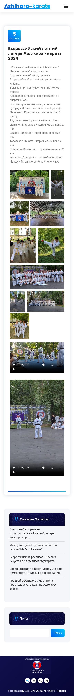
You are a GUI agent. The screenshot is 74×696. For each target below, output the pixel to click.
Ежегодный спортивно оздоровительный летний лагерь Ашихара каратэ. (32, 533)
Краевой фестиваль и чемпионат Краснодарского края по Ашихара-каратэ (33, 585)
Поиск (24, 619)
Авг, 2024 (14, 35)
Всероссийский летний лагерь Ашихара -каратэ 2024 (34, 53)
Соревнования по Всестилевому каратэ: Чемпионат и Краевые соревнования (36, 571)
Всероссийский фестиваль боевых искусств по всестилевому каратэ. (32, 559)
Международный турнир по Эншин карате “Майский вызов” (33, 547)
